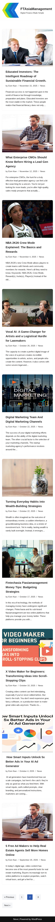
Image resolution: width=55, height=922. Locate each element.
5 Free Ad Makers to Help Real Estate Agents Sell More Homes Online (27, 850)
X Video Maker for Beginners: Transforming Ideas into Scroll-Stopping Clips (27, 676)
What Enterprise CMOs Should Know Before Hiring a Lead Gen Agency (27, 162)
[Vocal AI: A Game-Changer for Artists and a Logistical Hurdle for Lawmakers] (27, 308)
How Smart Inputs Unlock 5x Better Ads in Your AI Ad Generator (25, 762)
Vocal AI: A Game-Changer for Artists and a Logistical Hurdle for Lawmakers (26, 336)
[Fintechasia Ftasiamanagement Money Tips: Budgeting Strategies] (27, 559)
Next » (7, 905)
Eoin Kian (12, 86)
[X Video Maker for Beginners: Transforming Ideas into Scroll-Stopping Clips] (27, 648)
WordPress (36, 919)
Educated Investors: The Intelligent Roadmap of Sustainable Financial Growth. (26, 76)
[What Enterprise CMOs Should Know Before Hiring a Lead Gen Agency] (27, 133)
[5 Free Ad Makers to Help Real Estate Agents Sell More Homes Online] (27, 822)
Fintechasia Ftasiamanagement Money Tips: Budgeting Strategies (27, 587)
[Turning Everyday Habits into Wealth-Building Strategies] (27, 478)
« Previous (9, 897)
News (42, 86)
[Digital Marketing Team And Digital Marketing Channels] (27, 393)
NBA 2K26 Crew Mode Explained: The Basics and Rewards (23, 247)
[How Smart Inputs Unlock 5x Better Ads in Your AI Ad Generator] (27, 733)
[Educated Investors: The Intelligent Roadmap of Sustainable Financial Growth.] (27, 48)
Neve (15, 919)
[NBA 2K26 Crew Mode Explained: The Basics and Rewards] (27, 219)
